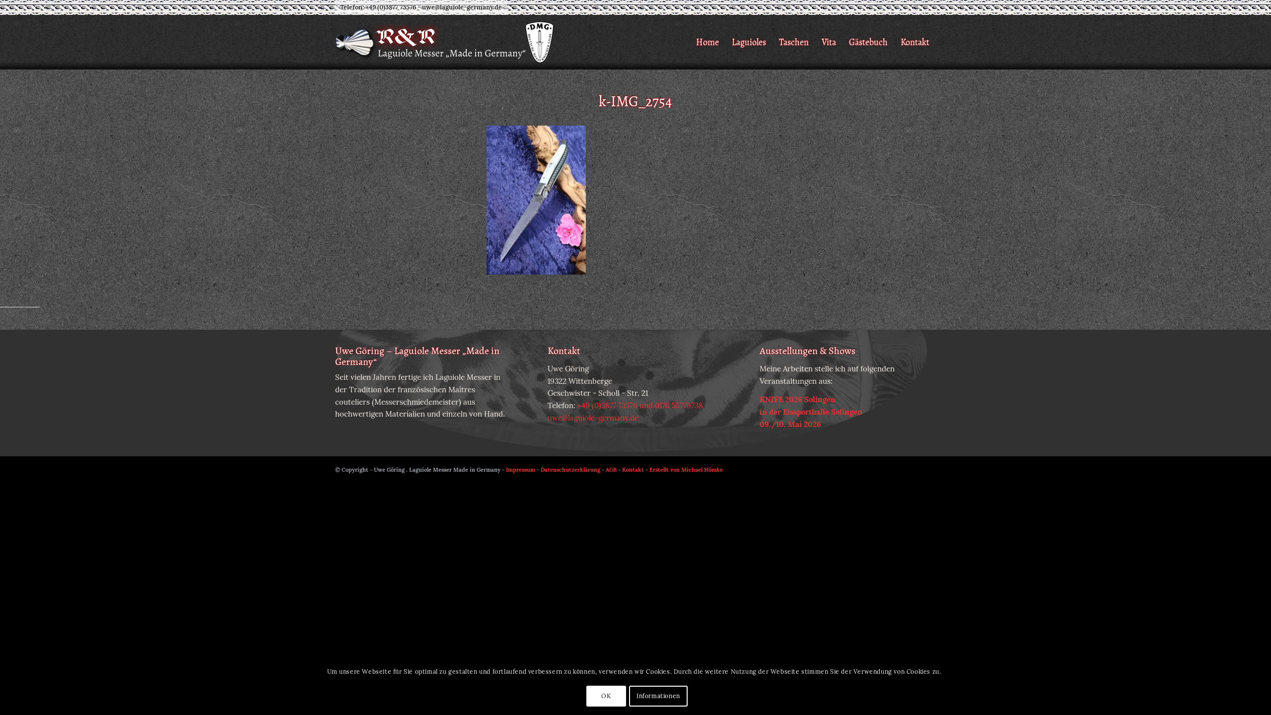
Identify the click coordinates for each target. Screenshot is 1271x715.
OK (606, 696)
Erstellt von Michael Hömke (686, 469)
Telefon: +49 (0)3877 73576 (378, 7)
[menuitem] (707, 42)
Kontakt (633, 469)
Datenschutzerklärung (570, 469)
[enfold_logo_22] (445, 42)
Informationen (658, 696)
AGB (611, 469)
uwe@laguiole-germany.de (462, 7)
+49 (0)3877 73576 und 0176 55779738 (640, 405)
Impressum (520, 469)
